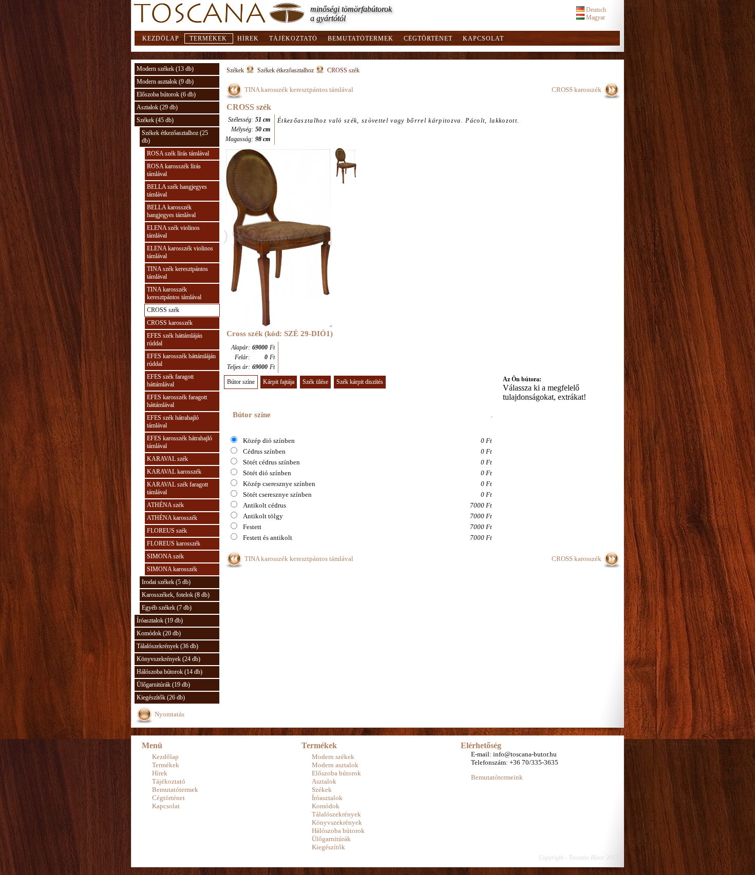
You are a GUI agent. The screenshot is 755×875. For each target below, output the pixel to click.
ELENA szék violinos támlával (173, 231)
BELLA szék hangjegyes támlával (177, 190)
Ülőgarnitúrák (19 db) (163, 684)
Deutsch (595, 9)
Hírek (248, 38)
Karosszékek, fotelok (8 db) (176, 594)
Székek (235, 70)
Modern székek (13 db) (165, 68)
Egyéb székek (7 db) (167, 607)
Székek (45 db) (155, 120)
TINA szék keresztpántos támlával (177, 272)
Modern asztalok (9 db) (165, 81)
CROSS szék (163, 310)
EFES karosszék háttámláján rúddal (181, 360)
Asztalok (324, 781)
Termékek (208, 38)
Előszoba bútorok (336, 773)
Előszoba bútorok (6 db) (166, 94)
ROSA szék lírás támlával (178, 153)
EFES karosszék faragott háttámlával (177, 401)
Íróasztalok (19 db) (160, 620)
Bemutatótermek (360, 38)
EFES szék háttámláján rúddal (174, 339)
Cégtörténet (428, 38)
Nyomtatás (169, 714)
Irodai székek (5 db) (166, 582)
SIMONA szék (165, 556)
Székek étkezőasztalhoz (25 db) (175, 136)
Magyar (594, 17)
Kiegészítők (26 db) (161, 697)
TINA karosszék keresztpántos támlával (174, 293)
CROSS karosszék (170, 322)
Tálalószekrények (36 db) (167, 646)
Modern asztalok (335, 765)
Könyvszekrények (337, 822)
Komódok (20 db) (159, 633)
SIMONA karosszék (172, 569)
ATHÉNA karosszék (172, 517)
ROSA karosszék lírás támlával (174, 170)
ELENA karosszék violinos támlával (180, 252)
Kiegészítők (328, 847)
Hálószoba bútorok (338, 830)
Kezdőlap (160, 38)
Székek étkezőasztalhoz (285, 70)
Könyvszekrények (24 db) (168, 659)
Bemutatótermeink (497, 777)
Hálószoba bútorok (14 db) (169, 671)
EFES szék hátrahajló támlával (173, 421)
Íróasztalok (327, 798)
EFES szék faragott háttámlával (170, 380)
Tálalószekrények (336, 814)
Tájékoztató (293, 38)
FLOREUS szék (167, 530)
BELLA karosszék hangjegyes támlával (171, 211)
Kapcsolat (483, 38)
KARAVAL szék (167, 458)
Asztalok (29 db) (157, 107)
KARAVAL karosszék (174, 471)
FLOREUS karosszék (173, 543)
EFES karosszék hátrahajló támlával (179, 442)
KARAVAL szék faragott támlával (177, 488)
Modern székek (333, 757)
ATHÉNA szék (165, 505)
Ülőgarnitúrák (331, 839)
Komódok (325, 806)
